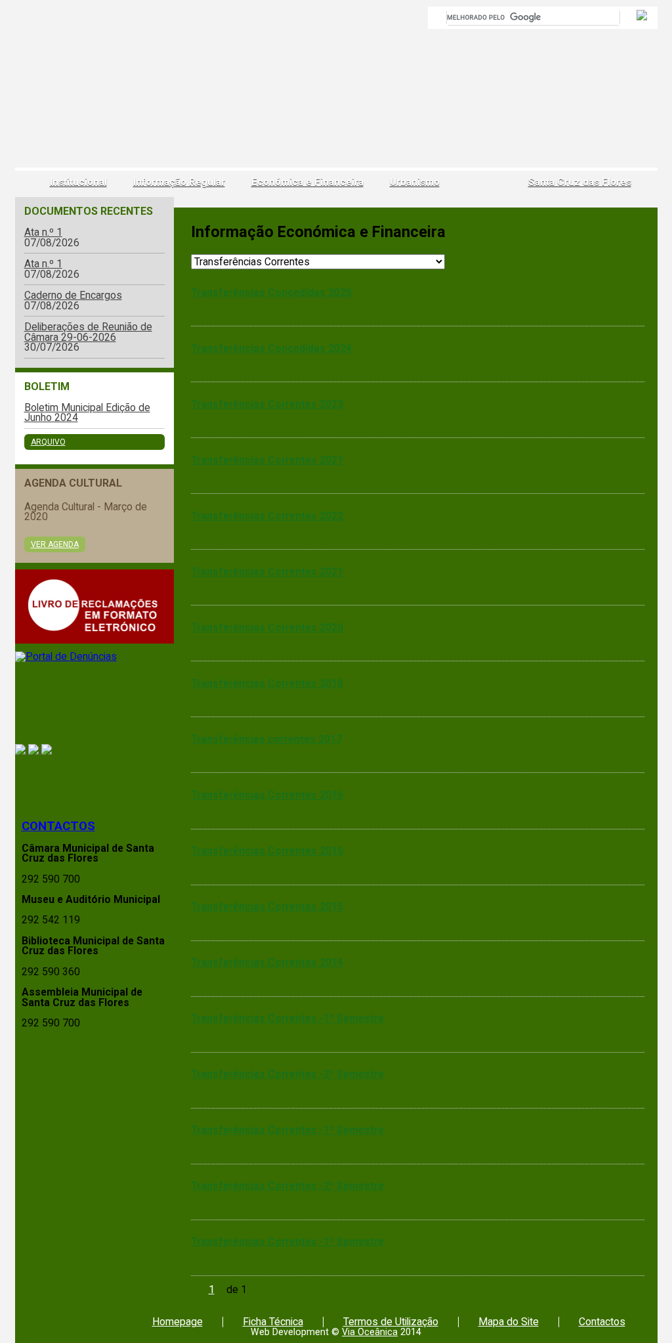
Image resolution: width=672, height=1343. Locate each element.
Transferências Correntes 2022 (267, 516)
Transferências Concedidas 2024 (271, 348)
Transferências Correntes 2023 (267, 404)
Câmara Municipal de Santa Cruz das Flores (62, 95)
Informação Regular (179, 182)
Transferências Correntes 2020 (267, 627)
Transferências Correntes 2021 (267, 460)
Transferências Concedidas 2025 (271, 292)
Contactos (58, 826)
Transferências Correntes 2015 (267, 906)
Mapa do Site (508, 1321)
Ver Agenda (55, 544)
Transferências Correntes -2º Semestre (287, 1074)
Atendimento (94, 782)
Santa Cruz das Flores (579, 182)
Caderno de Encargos (73, 295)
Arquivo (48, 442)
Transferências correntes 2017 (266, 739)
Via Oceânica (370, 1332)
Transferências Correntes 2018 (267, 683)
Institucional (78, 182)
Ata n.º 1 (43, 232)
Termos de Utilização (390, 1321)
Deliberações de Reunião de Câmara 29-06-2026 (88, 332)
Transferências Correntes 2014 (267, 962)
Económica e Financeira (307, 182)
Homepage (177, 1321)
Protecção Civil (94, 704)
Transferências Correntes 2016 (267, 795)
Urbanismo (415, 182)
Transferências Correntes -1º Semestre (287, 1018)
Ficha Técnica (273, 1321)
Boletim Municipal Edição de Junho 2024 (87, 413)
